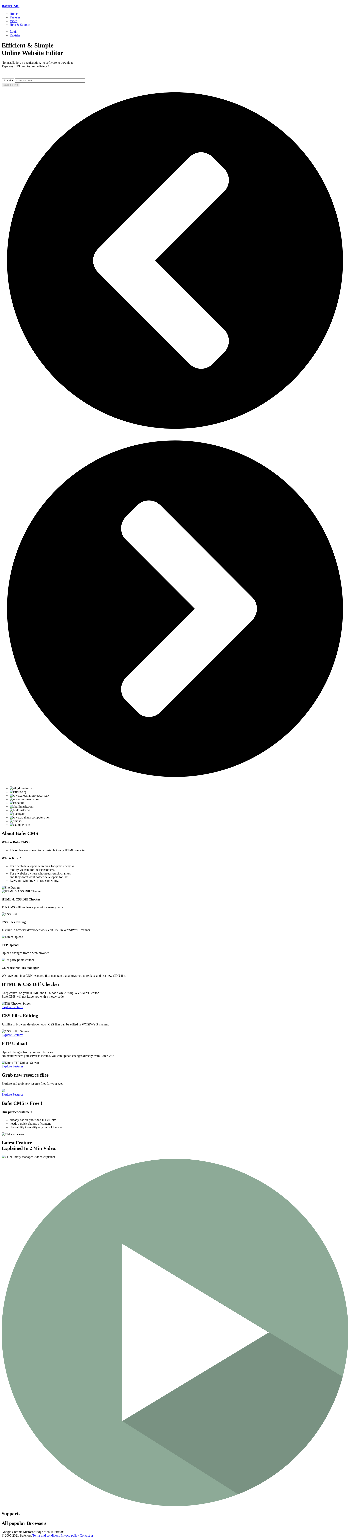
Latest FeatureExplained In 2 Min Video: (29, 1145)
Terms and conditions (46, 1535)
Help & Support (20, 24)
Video (13, 21)
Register (15, 35)
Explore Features (12, 1007)
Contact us (86, 1535)
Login (13, 31)
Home (14, 13)
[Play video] (175, 1505)
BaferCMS (10, 6)
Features (15, 17)
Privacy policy (70, 1535)
